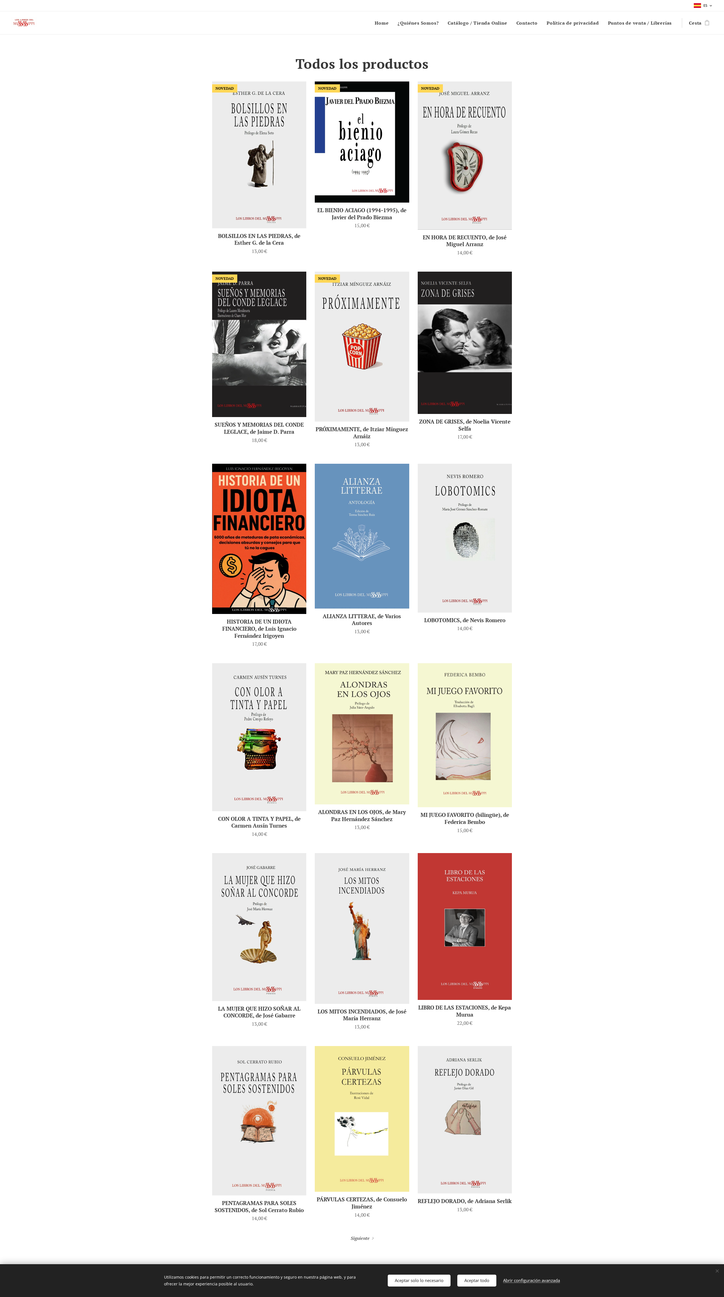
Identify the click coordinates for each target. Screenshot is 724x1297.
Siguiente (360, 1238)
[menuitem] (383, 23)
